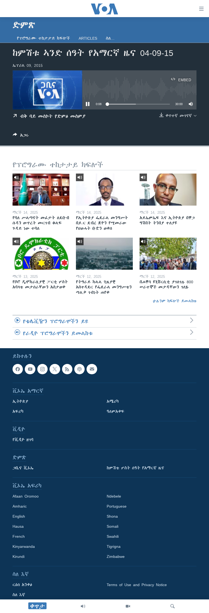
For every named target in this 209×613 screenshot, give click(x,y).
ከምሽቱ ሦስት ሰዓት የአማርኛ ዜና (135, 468)
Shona (112, 516)
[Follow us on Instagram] (42, 369)
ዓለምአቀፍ (115, 411)
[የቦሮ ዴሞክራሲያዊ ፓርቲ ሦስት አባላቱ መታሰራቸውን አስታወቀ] (41, 254)
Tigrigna (114, 546)
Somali (112, 526)
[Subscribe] (92, 369)
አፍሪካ (18, 411)
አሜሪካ (113, 401)
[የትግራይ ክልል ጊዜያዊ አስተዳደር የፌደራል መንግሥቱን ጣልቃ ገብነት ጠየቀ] (104, 254)
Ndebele (114, 496)
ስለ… (110, 38)
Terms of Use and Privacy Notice (137, 584)
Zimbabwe (116, 556)
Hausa (18, 526)
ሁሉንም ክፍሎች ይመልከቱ (174, 301)
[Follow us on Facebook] (18, 369)
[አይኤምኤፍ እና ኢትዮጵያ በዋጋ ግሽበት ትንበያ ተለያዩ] (168, 190)
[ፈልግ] (172, 606)
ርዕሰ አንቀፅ (22, 584)
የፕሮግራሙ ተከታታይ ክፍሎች (43, 38)
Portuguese (117, 506)
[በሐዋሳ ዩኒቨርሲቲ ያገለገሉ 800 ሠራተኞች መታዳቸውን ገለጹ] (168, 254)
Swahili (113, 536)
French (19, 536)
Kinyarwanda (24, 546)
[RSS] (67, 369)
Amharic (20, 506)
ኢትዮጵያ (20, 401)
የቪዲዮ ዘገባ (23, 439)
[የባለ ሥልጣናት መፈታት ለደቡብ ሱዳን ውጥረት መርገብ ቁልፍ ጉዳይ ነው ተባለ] (41, 190)
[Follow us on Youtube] (30, 369)
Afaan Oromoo (26, 496)
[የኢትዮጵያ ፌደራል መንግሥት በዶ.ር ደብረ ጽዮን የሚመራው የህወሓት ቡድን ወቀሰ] (104, 190)
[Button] (21, 136)
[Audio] (83, 606)
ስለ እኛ (19, 594)
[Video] (128, 606)
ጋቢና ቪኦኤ (23, 468)
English (19, 516)
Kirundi (18, 556)
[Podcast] (79, 369)
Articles (88, 38)
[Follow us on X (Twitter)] (55, 369)
